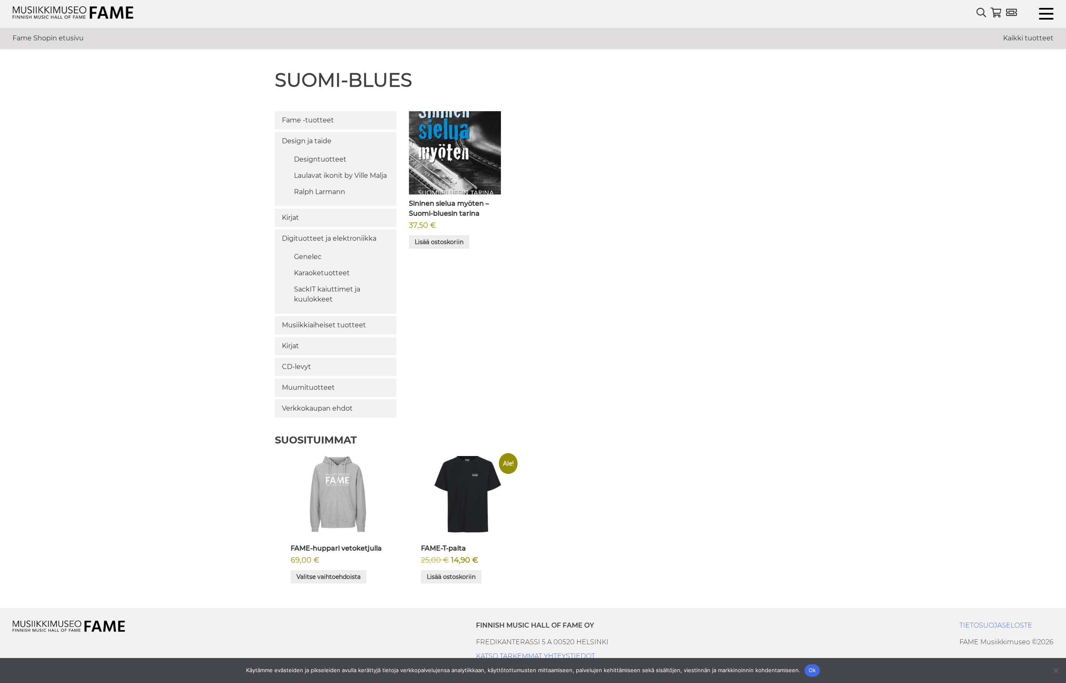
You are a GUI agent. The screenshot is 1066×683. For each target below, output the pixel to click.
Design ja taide (306, 141)
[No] (1055, 670)
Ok (812, 670)
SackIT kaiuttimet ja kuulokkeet (327, 294)
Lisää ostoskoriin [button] (439, 242)
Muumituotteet (308, 387)
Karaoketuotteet (322, 273)
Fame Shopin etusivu (48, 38)
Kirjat (290, 218)
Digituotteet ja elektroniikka (329, 238)
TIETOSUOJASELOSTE (995, 625)
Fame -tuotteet (308, 120)
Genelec (307, 257)
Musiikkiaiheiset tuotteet (324, 325)
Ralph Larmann (319, 192)
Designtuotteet (320, 159)
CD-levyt (296, 367)
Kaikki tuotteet (1028, 38)
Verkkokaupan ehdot (317, 408)
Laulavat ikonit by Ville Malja (340, 175)
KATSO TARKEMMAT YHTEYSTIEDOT (535, 656)
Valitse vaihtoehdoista (328, 577)
